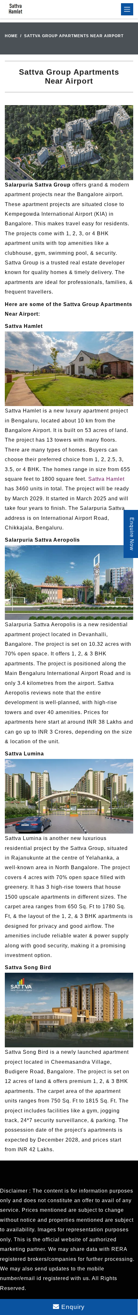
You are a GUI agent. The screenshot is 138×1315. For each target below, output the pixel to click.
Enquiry (72, 1306)
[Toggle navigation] (127, 9)
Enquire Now (131, 534)
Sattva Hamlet (106, 479)
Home (11, 36)
